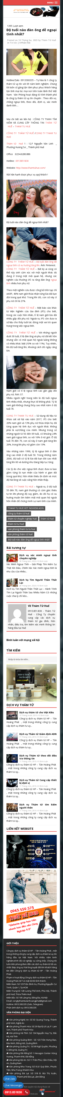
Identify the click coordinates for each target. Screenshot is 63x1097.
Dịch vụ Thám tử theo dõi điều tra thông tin (38, 757)
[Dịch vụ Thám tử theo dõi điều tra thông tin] (12, 760)
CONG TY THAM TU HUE (20, 415)
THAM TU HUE (22, 126)
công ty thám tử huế (18, 513)
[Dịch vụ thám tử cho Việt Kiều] (12, 717)
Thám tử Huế (14, 143)
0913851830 (22, 160)
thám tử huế (47, 518)
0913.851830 (13, 1092)
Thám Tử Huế (48, 40)
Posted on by (24, 40)
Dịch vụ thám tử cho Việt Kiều (36, 712)
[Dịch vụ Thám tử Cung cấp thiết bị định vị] (12, 785)
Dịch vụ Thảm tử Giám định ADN (38, 734)
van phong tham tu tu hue (21, 529)
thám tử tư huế (16, 523)
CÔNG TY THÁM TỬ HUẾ (20, 133)
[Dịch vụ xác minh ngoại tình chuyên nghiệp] (12, 560)
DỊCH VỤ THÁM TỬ (20, 705)
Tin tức (13, 42)
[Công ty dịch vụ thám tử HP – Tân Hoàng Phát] (31, 14)
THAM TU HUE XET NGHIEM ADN (26, 508)
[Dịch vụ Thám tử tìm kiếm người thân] (12, 809)
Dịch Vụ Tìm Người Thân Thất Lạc (38, 581)
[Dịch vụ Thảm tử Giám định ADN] (12, 739)
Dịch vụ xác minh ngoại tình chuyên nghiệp (38, 557)
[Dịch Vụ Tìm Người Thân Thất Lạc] (12, 585)
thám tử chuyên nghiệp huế (22, 518)
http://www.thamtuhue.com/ (31, 167)
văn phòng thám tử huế (20, 534)
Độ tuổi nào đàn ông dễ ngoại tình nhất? (31, 32)
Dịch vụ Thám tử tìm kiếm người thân (38, 806)
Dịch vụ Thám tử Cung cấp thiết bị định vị (38, 781)
